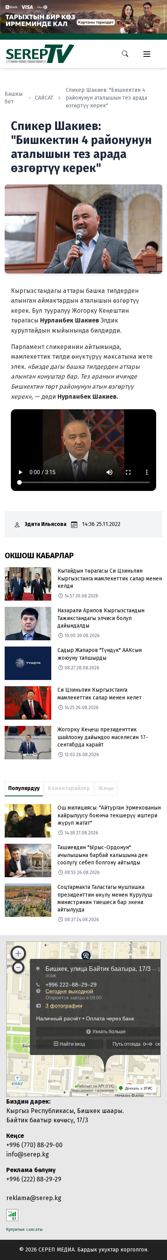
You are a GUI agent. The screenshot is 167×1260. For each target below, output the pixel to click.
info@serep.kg (27, 1154)
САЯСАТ (44, 98)
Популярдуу (24, 788)
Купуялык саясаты (24, 1229)
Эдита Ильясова (45, 524)
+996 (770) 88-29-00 (34, 1145)
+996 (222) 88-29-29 (33, 1179)
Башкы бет (14, 98)
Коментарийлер (69, 788)
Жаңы (106, 788)
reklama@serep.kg (33, 1198)
